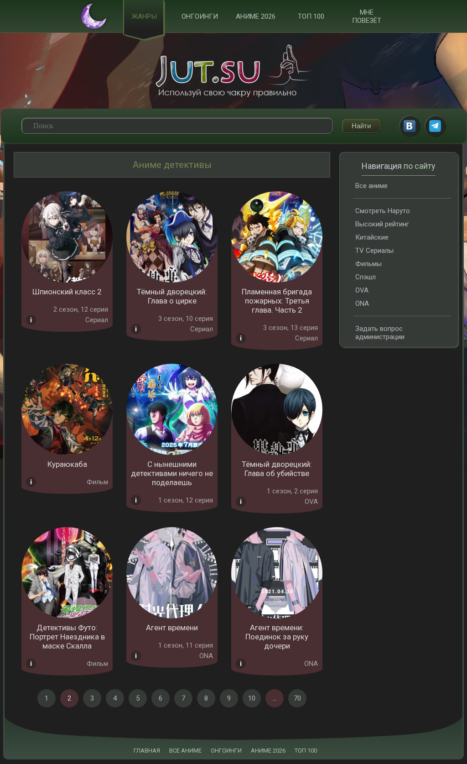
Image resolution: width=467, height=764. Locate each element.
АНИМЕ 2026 (268, 750)
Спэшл (365, 277)
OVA (361, 290)
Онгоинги (200, 16)
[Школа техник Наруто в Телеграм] (435, 125)
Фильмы (368, 264)
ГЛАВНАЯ (147, 750)
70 (297, 698)
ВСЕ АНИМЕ (185, 750)
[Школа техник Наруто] (233, 70)
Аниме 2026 (255, 16)
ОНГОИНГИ (226, 750)
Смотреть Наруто (382, 211)
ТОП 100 (311, 16)
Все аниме (371, 186)
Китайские (372, 237)
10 (251, 698)
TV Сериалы (374, 250)
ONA (362, 303)
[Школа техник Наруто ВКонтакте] (409, 125)
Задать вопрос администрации (380, 332)
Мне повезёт (366, 16)
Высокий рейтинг (382, 224)
